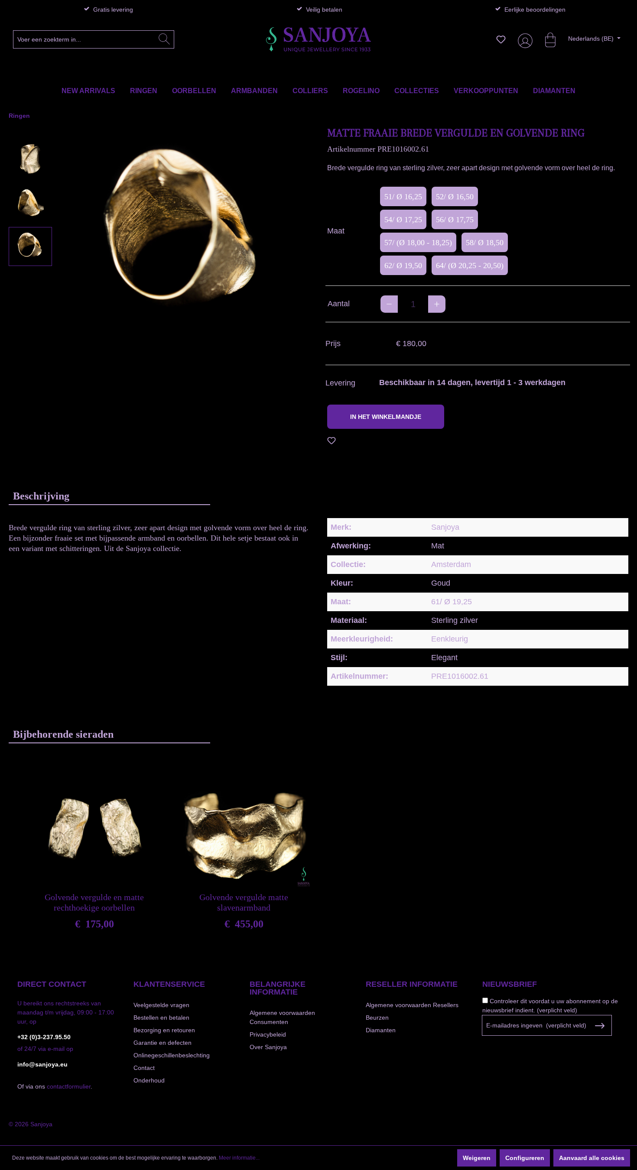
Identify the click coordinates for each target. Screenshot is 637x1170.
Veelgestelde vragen (161, 1004)
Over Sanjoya (268, 1047)
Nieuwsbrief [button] (509, 984)
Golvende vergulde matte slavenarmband (243, 902)
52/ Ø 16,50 (455, 196)
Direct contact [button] (51, 984)
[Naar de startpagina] (318, 39)
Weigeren (477, 1157)
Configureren (524, 1157)
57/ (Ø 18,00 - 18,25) (418, 242)
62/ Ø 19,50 (403, 265)
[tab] (109, 495)
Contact (144, 1067)
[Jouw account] (523, 39)
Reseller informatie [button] (412, 984)
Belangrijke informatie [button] (278, 988)
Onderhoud (149, 1080)
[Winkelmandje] (546, 39)
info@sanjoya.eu (42, 1064)
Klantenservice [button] (169, 984)
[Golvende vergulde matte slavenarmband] (244, 827)
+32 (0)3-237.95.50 (44, 1037)
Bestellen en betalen (161, 1017)
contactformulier (69, 1086)
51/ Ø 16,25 (403, 196)
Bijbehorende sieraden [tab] (63, 734)
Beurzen (377, 1017)
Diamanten (381, 1030)
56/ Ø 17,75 (455, 219)
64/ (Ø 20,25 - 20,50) (470, 265)
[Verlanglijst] (501, 39)
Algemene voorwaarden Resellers (412, 1004)
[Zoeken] (164, 39)
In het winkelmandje (385, 416)
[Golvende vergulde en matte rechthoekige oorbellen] (94, 827)
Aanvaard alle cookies (591, 1157)
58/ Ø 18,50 (485, 242)
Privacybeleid (268, 1034)
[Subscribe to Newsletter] (600, 1025)
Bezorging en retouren (164, 1030)
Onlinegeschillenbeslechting (171, 1055)
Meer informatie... (239, 1158)
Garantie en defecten (162, 1042)
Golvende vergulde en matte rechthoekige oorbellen (94, 902)
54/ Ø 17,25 (403, 219)
